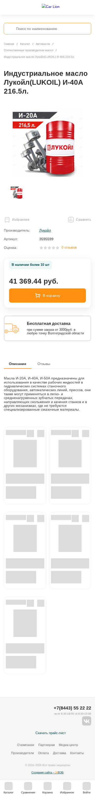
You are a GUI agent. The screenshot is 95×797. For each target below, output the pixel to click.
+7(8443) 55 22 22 (72, 708)
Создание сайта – (47, 772)
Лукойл (45, 230)
